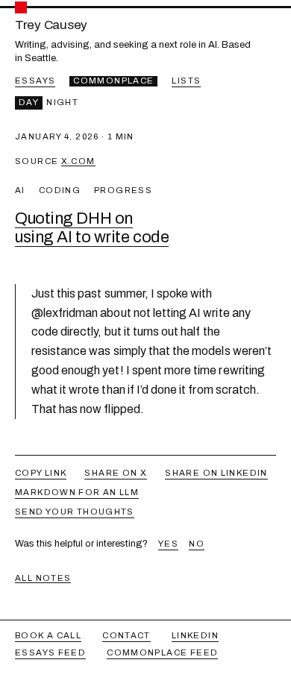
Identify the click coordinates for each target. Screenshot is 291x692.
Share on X (115, 472)
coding (60, 190)
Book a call (48, 635)
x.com (78, 161)
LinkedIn (195, 635)
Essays (35, 80)
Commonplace (113, 80)
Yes (168, 543)
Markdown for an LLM (77, 492)
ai (20, 190)
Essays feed (50, 652)
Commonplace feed (162, 652)
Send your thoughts (74, 511)
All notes (43, 577)
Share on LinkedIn (216, 472)
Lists (186, 80)
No (196, 543)
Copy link (40, 472)
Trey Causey (51, 25)
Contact (126, 635)
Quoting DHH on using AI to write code (92, 228)
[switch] (48, 103)
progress (123, 190)
